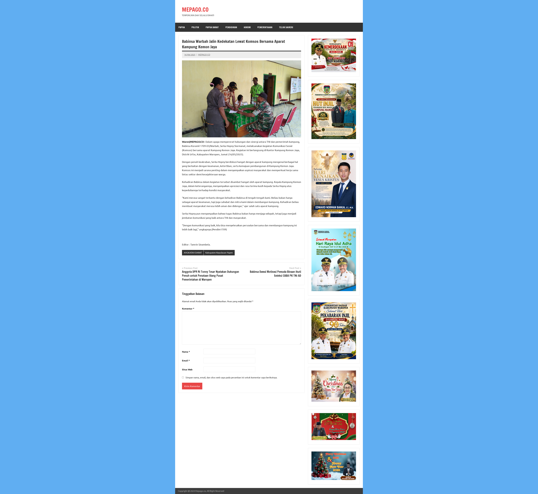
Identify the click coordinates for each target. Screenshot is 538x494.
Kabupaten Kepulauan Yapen (219, 252)
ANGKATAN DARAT (193, 252)
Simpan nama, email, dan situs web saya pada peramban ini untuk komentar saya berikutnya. (231, 377)
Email (186, 360)
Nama (186, 351)
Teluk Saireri (286, 27)
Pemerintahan (264, 27)
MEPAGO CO (204, 54)
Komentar (188, 308)
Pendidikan (231, 27)
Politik (195, 27)
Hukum (247, 27)
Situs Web (187, 369)
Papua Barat (212, 27)
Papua (181, 27)
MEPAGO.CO (195, 9)
